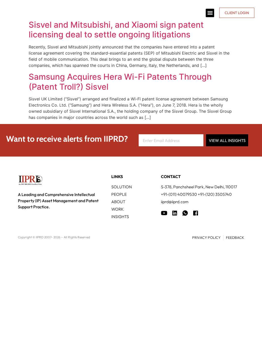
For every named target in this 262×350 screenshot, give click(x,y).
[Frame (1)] (174, 213)
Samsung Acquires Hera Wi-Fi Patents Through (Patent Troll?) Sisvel (120, 81)
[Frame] (185, 213)
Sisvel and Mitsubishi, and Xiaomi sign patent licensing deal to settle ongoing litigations (116, 29)
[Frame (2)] (195, 213)
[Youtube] (164, 213)
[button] (210, 13)
